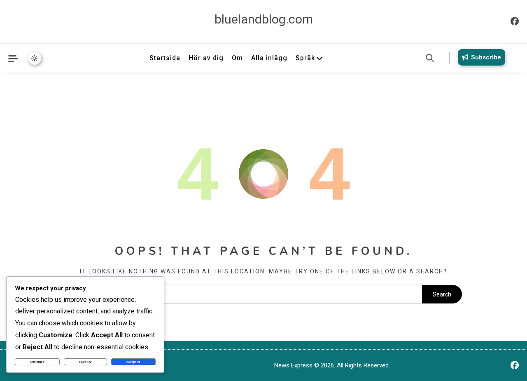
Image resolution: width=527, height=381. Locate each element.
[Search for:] (243, 294)
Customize (37, 362)
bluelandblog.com (264, 19)
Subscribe (486, 57)
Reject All (85, 362)
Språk (305, 58)
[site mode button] (34, 58)
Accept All (133, 362)
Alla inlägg (269, 58)
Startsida (164, 58)
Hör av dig (206, 58)
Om (237, 58)
